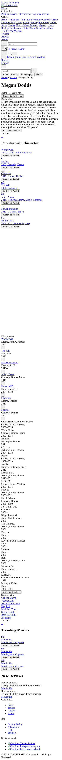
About (5, 74)
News (51, 25)
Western (18, 31)
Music (26, 25)
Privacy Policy (15, 724)
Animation (25, 19)
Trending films (14, 57)
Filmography (27, 74)
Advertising (13, 727)
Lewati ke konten (10, 2)
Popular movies (9, 14)
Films (10, 705)
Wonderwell (7, 339)
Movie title (6, 688)
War (11, 31)
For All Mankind (9, 362)
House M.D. (7, 386)
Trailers (25, 57)
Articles (34, 57)
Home (4, 77)
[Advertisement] (31, 259)
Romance (18, 28)
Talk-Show (47, 28)
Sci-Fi (27, 28)
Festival (5, 409)
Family (26, 22)
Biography (36, 19)
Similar (39, 74)
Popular (14, 74)
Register (5, 60)
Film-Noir (44, 22)
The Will (5, 350)
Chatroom (6, 398)
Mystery (43, 25)
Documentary (8, 22)
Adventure (14, 19)
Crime (55, 19)
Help (10, 729)
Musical (34, 25)
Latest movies (24, 14)
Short (33, 28)
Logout (5, 63)
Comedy (46, 19)
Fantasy (34, 22)
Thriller (5, 31)
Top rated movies (40, 14)
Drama (19, 22)
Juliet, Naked (7, 374)
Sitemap (12, 732)
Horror (19, 25)
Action (4, 19)
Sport (39, 28)
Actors (41, 57)
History (11, 25)
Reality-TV (7, 28)
